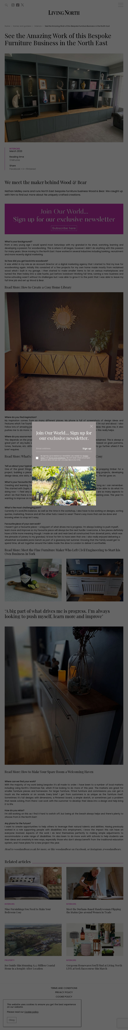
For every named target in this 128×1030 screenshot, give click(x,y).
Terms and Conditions (57, 458)
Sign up (87, 448)
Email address (43, 449)
